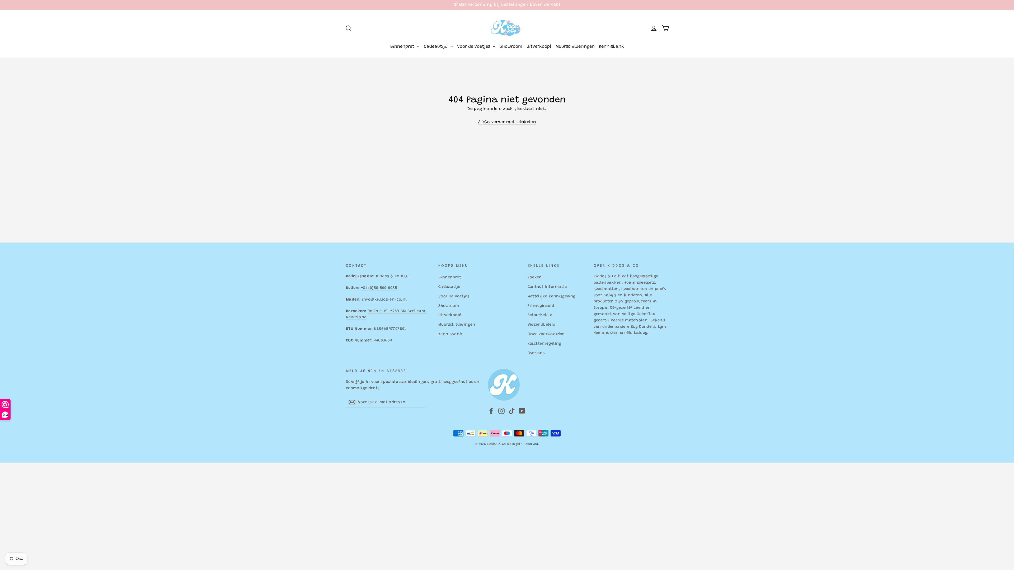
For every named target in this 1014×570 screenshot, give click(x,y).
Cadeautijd (436, 47)
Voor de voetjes (474, 47)
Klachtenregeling (544, 344)
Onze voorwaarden (546, 334)
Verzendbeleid (542, 325)
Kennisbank (611, 47)
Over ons (536, 353)
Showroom (511, 47)
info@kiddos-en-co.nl (384, 300)
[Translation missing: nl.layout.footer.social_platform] (491, 411)
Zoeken (535, 277)
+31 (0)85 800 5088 (379, 288)
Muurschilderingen (575, 47)
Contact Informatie (547, 287)
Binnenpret (403, 47)
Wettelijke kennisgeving (552, 296)
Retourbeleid (540, 315)
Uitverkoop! (539, 47)
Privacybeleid (541, 306)
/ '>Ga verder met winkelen (507, 122)
